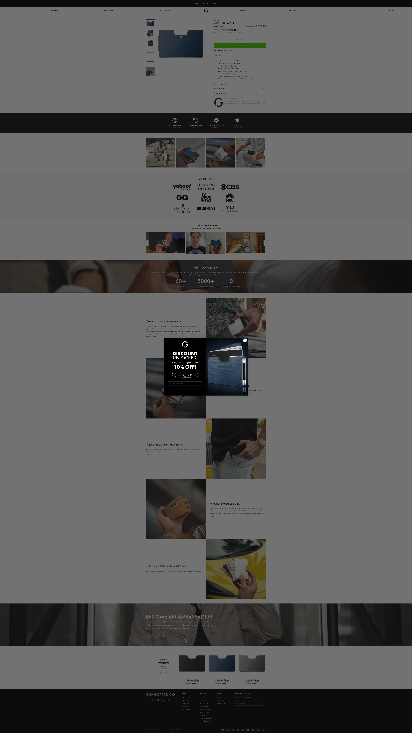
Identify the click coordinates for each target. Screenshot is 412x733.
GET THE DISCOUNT (195, 386)
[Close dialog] (245, 340)
